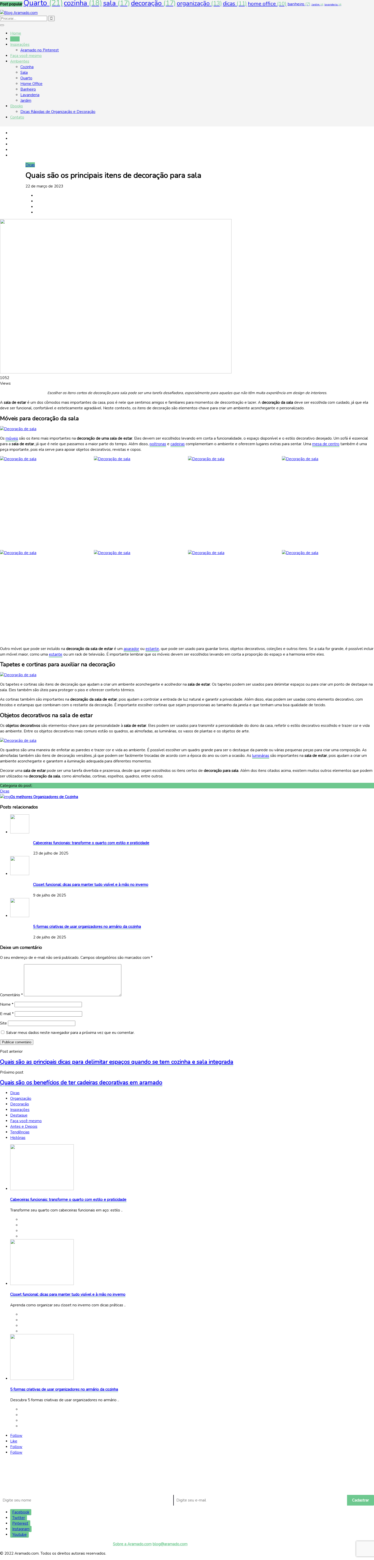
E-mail (7, 1013)
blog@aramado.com (170, 1544)
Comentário (11, 995)
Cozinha (27, 66)
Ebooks (16, 106)
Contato (17, 117)
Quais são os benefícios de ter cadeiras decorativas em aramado (81, 1082)
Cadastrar (360, 1500)
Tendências (20, 1132)
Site (3, 1023)
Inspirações (20, 44)
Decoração (19, 1104)
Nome (6, 1004)
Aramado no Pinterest (39, 50)
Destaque (18, 1115)
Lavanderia (29, 94)
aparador (131, 648)
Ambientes (19, 61)
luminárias (260, 755)
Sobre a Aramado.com (132, 1544)
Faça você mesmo (26, 55)
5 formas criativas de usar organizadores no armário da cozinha (87, 926)
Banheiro (28, 89)
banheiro (298, 4)
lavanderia (332, 4)
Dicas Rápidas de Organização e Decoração (57, 111)
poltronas (158, 443)
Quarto (26, 78)
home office (267, 3)
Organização (20, 1098)
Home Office (31, 83)
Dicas (15, 38)
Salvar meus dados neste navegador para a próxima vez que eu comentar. (70, 1032)
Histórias (17, 1137)
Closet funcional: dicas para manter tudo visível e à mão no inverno (90, 884)
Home (15, 33)
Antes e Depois (23, 1126)
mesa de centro (325, 443)
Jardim (317, 4)
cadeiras (177, 443)
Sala (24, 72)
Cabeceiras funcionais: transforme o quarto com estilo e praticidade (91, 842)
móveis (12, 438)
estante (152, 648)
